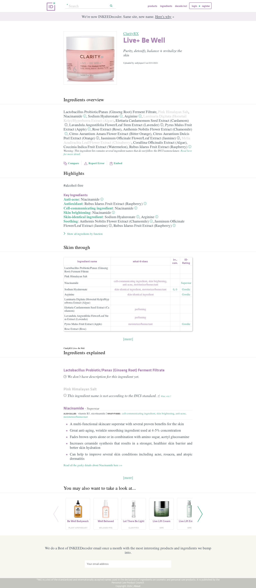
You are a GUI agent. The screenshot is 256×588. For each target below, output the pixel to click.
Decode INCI (181, 6)
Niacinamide (73, 116)
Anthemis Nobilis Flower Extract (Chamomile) (157, 129)
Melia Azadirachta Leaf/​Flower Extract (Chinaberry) (127, 140)
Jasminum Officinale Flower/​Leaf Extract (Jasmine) (138, 138)
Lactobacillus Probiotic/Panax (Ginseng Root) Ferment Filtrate (86, 269)
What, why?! (166, 396)
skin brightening (157, 281)
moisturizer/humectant (76, 416)
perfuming (140, 309)
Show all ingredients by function (85, 234)
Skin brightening (77, 212)
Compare (73, 163)
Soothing (71, 221)
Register (206, 6)
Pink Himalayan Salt (173, 111)
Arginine (131, 116)
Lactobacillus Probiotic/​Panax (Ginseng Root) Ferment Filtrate (110, 111)
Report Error (96, 163)
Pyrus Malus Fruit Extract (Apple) (83, 324)
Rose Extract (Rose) (106, 129)
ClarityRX (131, 33)
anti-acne (128, 284)
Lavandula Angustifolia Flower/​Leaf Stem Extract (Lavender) (114, 124)
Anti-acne (71, 199)
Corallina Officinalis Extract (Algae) (160, 142)
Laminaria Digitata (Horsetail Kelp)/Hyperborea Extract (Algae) (86, 300)
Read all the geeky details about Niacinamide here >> (93, 465)
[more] (128, 338)
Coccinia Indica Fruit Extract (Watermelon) (95, 146)
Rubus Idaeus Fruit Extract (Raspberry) (158, 146)
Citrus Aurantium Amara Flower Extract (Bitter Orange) (110, 133)
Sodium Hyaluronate (103, 116)
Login (194, 6)
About (137, 586)
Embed (118, 163)
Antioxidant (73, 203)
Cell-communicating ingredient (88, 208)
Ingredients (166, 6)
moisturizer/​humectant (146, 284)
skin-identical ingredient (127, 289)
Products (152, 6)
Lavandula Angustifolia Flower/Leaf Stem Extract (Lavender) (86, 317)
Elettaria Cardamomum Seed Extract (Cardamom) (152, 120)
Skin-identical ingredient (83, 216)
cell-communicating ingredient (130, 281)
